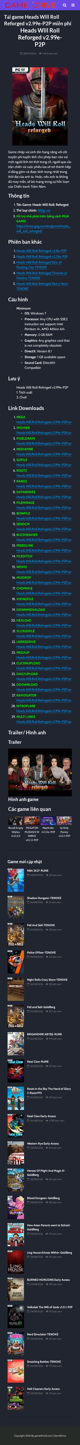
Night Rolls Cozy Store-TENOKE (47, 980)
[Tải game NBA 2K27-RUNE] (16, 880)
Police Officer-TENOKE (41, 952)
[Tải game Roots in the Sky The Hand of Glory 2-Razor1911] (16, 1098)
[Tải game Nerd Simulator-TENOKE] (16, 1343)
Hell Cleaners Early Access (43, 1389)
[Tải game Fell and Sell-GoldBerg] (16, 1016)
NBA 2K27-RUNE (37, 870)
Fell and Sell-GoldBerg (41, 1007)
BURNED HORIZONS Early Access (48, 1280)
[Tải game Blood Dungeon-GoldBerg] (16, 1207)
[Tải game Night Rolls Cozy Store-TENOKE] (16, 989)
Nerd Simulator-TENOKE (42, 1334)
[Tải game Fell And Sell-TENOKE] (16, 934)
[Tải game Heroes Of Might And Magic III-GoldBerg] (16, 1180)
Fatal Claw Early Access (41, 1116)
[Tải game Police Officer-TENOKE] (16, 962)
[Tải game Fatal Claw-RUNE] (16, 1071)
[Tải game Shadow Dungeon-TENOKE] (16, 907)
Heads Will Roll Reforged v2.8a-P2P (41, 251)
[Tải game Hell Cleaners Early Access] (16, 1398)
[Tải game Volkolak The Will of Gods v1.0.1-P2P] (16, 1316)
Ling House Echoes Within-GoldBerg (49, 1252)
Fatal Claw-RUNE (38, 1061)
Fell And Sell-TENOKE (41, 925)
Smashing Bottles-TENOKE (44, 1361)
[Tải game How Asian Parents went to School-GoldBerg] (16, 1234)
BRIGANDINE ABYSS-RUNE (44, 1034)
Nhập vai (44, 210)
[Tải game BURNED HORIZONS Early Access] (16, 1289)
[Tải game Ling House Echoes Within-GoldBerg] (16, 1261)
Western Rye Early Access (43, 1143)
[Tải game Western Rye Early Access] (16, 1152)
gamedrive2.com (43, 1435)
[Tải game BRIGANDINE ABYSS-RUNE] (16, 1043)
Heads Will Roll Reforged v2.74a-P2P (42, 256)
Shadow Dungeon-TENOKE (44, 898)
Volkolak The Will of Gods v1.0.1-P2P (49, 1307)
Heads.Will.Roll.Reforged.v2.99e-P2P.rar (43, 422)
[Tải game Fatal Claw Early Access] (16, 1125)
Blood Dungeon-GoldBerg (43, 1198)
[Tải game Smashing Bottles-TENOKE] (16, 1371)
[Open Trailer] (40, 772)
